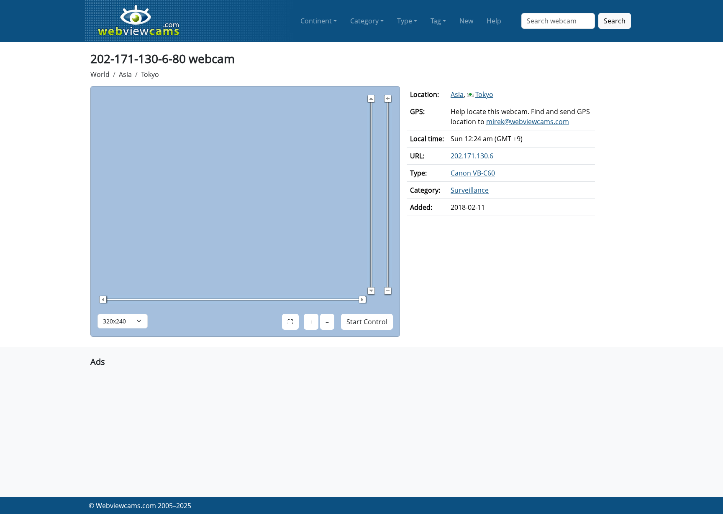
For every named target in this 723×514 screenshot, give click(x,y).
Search (615, 20)
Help (494, 20)
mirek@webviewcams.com (527, 121)
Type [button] (404, 20)
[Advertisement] (341, 428)
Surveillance (470, 190)
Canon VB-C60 (473, 173)
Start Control (366, 321)
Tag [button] (436, 20)
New (466, 20)
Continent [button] (316, 20)
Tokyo (150, 74)
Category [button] (364, 20)
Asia (125, 74)
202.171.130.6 (472, 155)
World (100, 74)
